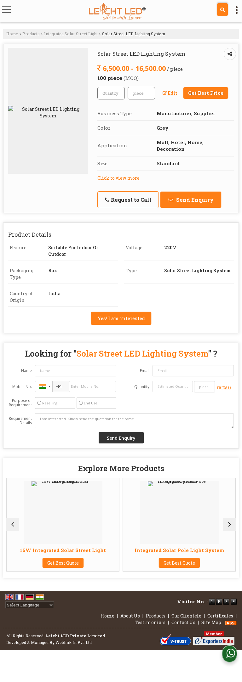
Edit (172, 93)
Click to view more (118, 178)
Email (144, 370)
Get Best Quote (48, 563)
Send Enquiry (194, 199)
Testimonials (150, 622)
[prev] (12, 524)
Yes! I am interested (121, 318)
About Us (130, 616)
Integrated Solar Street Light (71, 33)
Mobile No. (22, 386)
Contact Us (183, 622)
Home (12, 33)
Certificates (220, 616)
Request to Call (131, 199)
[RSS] (231, 622)
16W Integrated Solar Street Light (49, 550)
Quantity (141, 386)
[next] (229, 524)
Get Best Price (205, 93)
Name (26, 370)
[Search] (222, 9)
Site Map (211, 622)
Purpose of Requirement (20, 402)
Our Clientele (186, 616)
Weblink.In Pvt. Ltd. (74, 642)
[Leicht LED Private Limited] (117, 12)
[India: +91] (44, 386)
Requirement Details (20, 420)
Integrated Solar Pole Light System (165, 550)
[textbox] (141, 93)
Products (31, 33)
